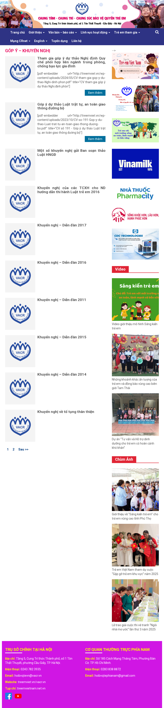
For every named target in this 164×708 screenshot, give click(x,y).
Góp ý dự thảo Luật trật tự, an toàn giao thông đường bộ (71, 106)
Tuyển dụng (59, 41)
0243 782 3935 (31, 669)
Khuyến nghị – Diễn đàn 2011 (61, 300)
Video (120, 269)
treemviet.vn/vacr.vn (32, 682)
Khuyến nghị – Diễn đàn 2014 (61, 374)
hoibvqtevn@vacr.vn (28, 675)
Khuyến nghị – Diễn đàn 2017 (61, 225)
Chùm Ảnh (124, 459)
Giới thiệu (35, 32)
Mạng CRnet (19, 41)
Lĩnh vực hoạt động (94, 32)
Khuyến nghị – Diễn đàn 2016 (61, 262)
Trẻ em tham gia (126, 32)
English (39, 41)
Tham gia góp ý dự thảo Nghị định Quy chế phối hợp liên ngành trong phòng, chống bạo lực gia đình (71, 62)
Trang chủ (17, 32)
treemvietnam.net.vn (31, 688)
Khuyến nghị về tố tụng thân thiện (65, 412)
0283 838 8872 (111, 669)
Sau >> (23, 449)
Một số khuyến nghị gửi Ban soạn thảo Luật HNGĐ (71, 152)
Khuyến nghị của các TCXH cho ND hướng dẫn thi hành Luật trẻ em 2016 (71, 190)
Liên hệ (77, 41)
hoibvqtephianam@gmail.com (115, 675)
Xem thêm (95, 92)
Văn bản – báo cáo (61, 32)
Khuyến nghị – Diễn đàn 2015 (61, 337)
